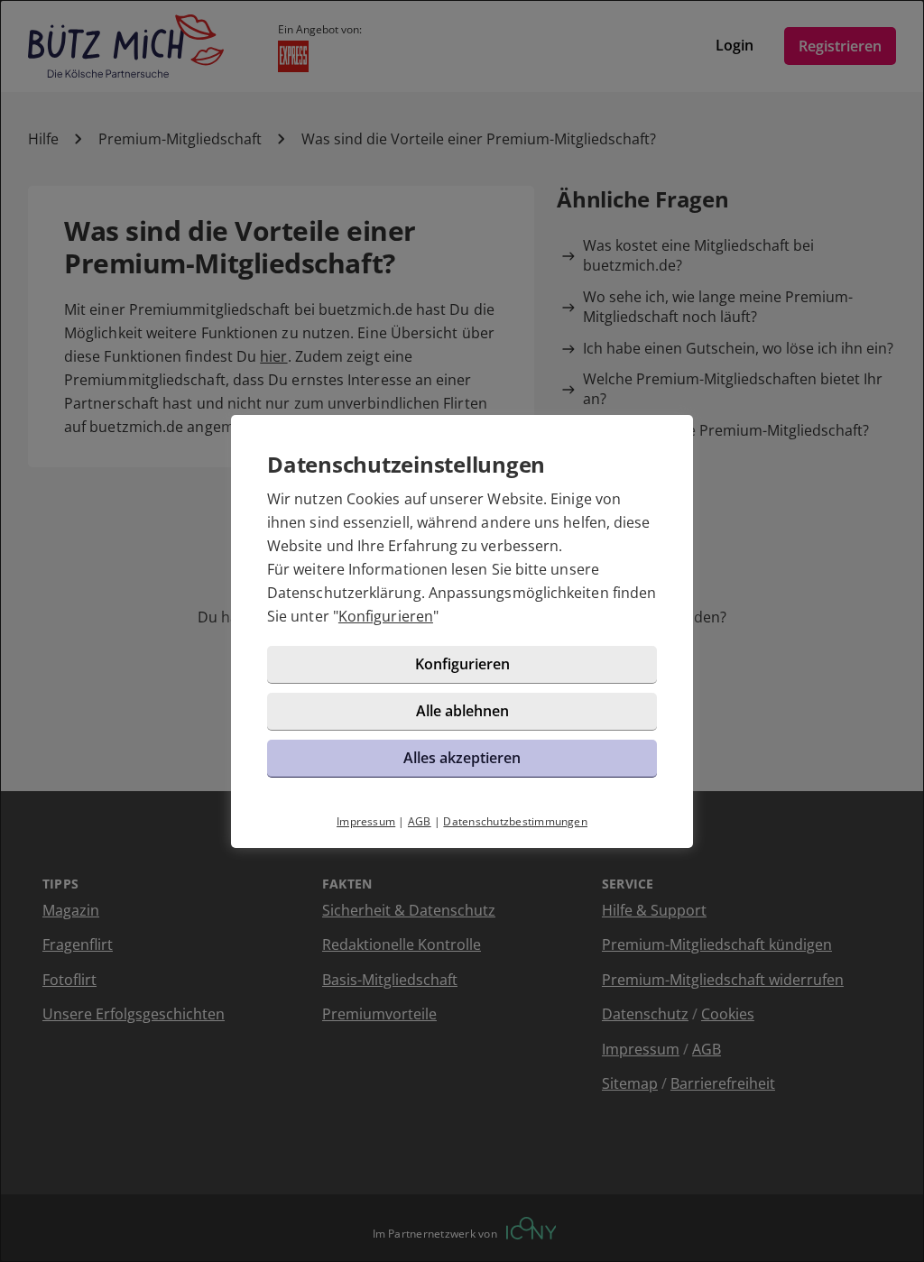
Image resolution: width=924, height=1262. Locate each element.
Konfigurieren (385, 616)
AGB (419, 821)
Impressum (366, 821)
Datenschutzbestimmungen (515, 821)
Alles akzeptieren (462, 758)
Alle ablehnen (462, 711)
